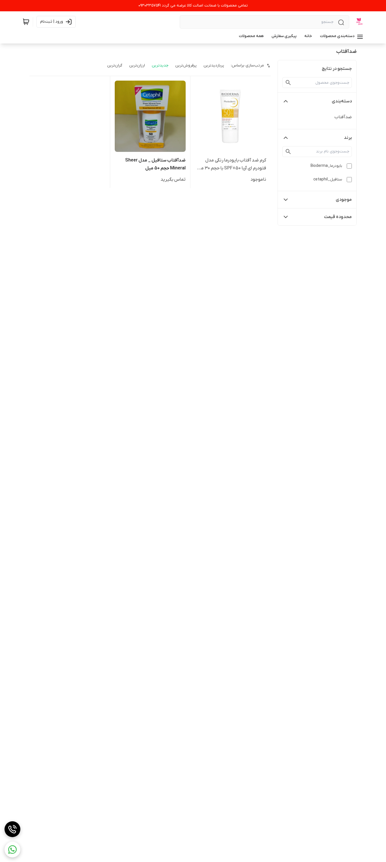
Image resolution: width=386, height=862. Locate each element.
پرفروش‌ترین (186, 65)
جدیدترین (160, 65)
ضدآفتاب (343, 117)
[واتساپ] (12, 849)
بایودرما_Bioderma (326, 166)
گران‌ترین (114, 65)
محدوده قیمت (338, 217)
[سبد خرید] (26, 21)
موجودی (344, 199)
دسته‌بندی (342, 101)
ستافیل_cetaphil (327, 179)
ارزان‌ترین (137, 65)
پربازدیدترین (213, 65)
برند (348, 138)
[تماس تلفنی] (12, 829)
